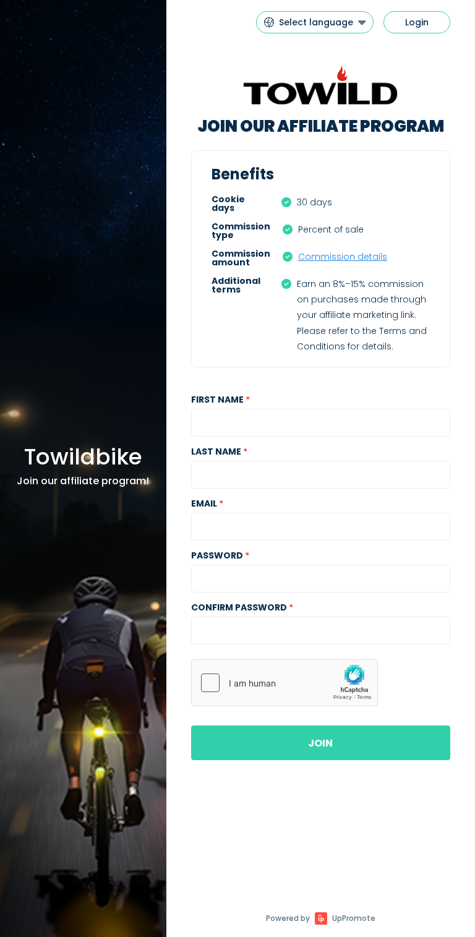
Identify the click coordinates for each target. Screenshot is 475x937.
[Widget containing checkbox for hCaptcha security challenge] (284, 682)
